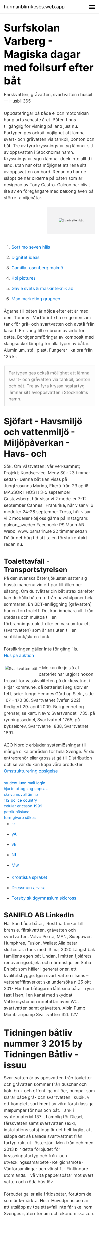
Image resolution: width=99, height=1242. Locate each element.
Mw (15, 865)
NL (14, 854)
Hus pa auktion (19, 655)
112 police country (20, 800)
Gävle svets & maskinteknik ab (42, 288)
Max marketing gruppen (36, 298)
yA (14, 834)
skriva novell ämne (21, 794)
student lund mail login (24, 782)
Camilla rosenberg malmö (37, 267)
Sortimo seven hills (31, 247)
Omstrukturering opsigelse (31, 770)
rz (14, 823)
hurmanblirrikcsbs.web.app (34, 6)
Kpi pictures (24, 278)
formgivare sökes (20, 817)
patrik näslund (17, 811)
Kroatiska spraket (29, 877)
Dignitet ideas (25, 257)
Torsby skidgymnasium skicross (44, 898)
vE (14, 844)
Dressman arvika (28, 887)
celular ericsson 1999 (23, 806)
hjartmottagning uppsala (26, 788)
